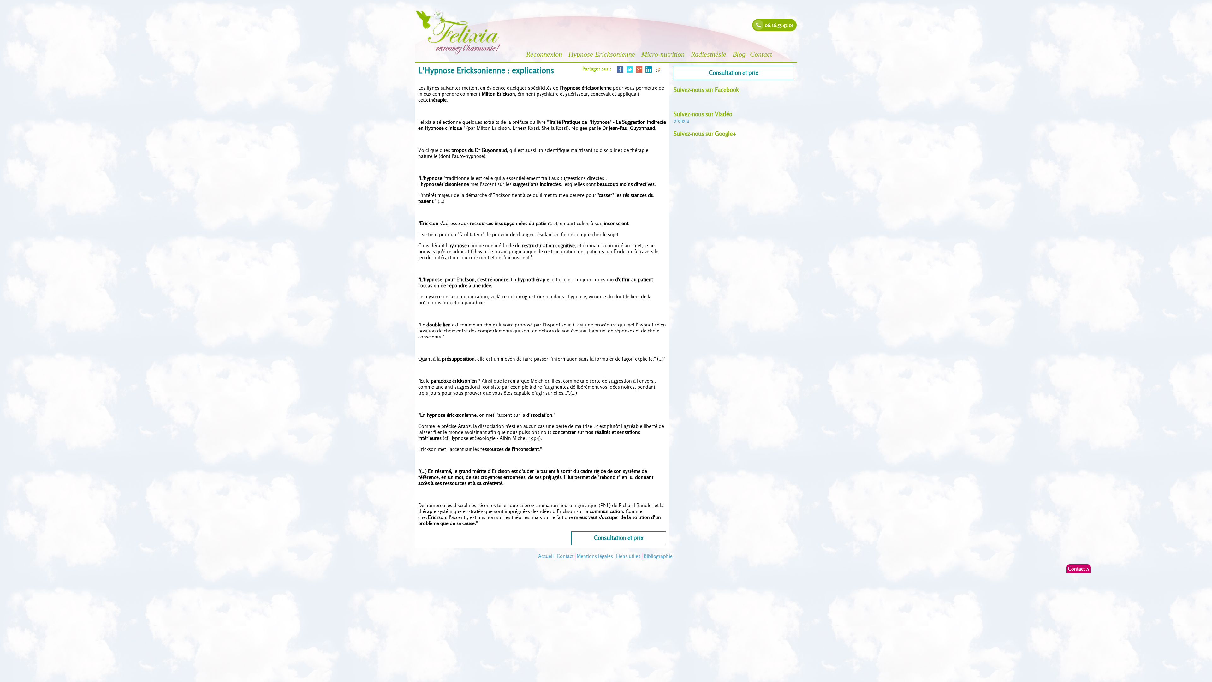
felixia (681, 121)
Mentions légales (595, 556)
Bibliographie (658, 556)
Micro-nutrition (663, 54)
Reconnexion (545, 54)
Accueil (546, 556)
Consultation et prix (618, 537)
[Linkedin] (648, 71)
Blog (739, 54)
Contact (762, 54)
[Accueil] (458, 54)
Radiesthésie (709, 54)
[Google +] (639, 71)
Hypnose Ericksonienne (602, 54)
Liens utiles (628, 556)
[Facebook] (620, 71)
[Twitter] (630, 71)
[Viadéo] (658, 71)
